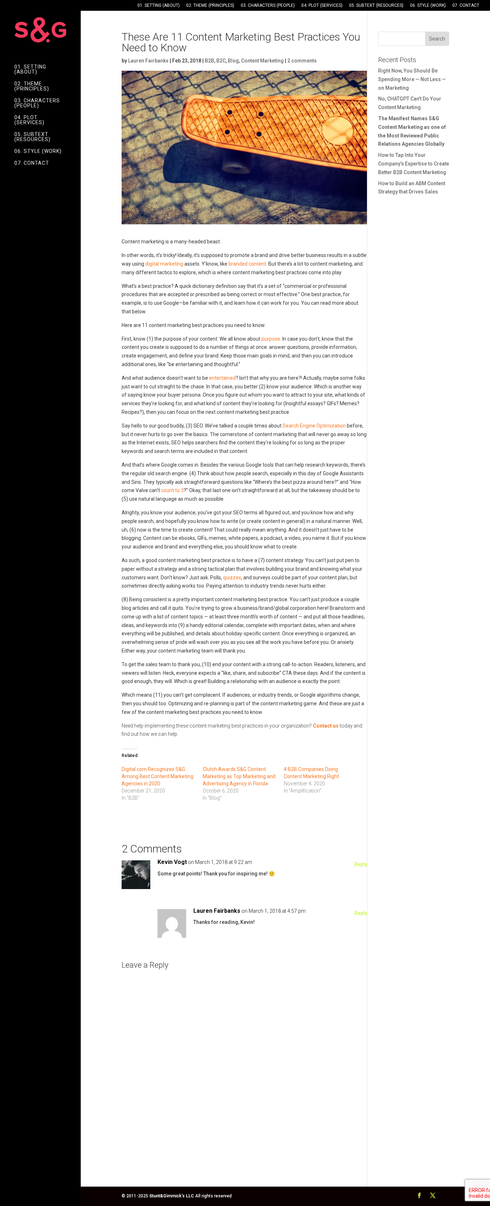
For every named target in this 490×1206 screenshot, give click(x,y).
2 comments (302, 61)
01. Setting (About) (158, 5)
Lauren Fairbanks (148, 61)
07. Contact (465, 5)
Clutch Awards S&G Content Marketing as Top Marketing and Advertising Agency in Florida (239, 776)
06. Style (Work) (428, 5)
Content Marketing (262, 61)
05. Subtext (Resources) (376, 5)
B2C (221, 61)
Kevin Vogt (172, 862)
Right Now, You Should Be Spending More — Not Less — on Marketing (412, 79)
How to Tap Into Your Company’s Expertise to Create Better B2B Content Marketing (413, 163)
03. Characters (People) (268, 5)
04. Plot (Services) (322, 5)
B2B (209, 61)
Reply (360, 864)
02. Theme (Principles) (210, 5)
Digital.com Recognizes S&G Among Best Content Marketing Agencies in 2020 (157, 776)
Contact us (326, 726)
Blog (233, 61)
